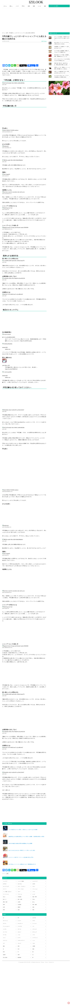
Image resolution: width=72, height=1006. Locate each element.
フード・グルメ (21, 889)
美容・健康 (34, 904)
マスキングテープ (21, 940)
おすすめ (34, 917)
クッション (34, 923)
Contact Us (51, 962)
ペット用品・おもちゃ (7, 891)
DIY (18, 917)
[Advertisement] (36, 19)
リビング (19, 943)
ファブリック (35, 937)
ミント (33, 940)
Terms (46, 962)
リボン (33, 943)
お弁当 (33, 883)
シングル (4, 929)
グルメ (33, 886)
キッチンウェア (6, 886)
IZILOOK (36, 2)
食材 (33, 909)
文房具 (19, 901)
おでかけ (4, 883)
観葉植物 (19, 957)
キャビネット (20, 923)
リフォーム (20, 894)
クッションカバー (6, 926)
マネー (19, 891)
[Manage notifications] (69, 1003)
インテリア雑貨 (21, 881)
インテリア (5, 881)
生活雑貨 (19, 904)
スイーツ (4, 889)
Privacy (42, 962)
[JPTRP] (59, 94)
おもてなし (20, 883)
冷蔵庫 (33, 946)
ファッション (35, 889)
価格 (4, 946)
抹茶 (4, 951)
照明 (4, 904)
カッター (19, 920)
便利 (18, 946)
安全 (18, 949)
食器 (18, 909)
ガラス (33, 920)
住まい (4, 896)
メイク (33, 891)
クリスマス (20, 926)
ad (3, 917)
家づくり (4, 899)
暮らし (33, 901)
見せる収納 (5, 957)
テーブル (4, 934)
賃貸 (33, 907)
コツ (33, 926)
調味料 (19, 907)
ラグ (4, 943)
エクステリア (35, 881)
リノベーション (6, 894)
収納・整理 (34, 896)
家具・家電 (20, 899)
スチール (19, 929)
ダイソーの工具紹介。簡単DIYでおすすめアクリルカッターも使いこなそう (62, 38)
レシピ (33, 894)
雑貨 (4, 909)
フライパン (5, 940)
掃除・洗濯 (5, 901)
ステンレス (34, 929)
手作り (33, 899)
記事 (7, 873)
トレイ (4, 937)
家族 (33, 949)
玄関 (18, 954)
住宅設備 (19, 896)
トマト (33, 934)
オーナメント (5, 920)
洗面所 (4, 954)
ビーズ (19, 937)
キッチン (4, 923)
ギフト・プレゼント (21, 886)
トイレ (19, 934)
